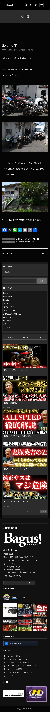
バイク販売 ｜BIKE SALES (16, 659)
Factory (6, 293)
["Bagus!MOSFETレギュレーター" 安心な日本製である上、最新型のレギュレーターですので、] (10, 610)
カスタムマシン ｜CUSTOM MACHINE (21, 666)
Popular (25, 338)
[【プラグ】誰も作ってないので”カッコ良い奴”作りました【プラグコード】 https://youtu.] (40, 624)
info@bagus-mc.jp (13, 567)
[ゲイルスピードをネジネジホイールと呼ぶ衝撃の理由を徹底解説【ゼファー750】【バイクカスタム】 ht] (10, 624)
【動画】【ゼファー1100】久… (15, 370)
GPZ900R (7, 317)
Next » (43, 511)
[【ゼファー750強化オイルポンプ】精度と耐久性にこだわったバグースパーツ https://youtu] (25, 624)
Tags (39, 338)
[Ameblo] (25, 4)
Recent (10, 338)
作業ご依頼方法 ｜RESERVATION (19, 672)
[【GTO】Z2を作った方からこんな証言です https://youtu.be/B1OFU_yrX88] (25, 610)
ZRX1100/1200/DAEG (12, 314)
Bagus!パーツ (8, 296)
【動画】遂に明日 (10, 403)
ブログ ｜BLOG (12, 676)
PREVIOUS (7, 253)
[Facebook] (31, 4)
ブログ (23, 50)
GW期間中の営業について (26, 242)
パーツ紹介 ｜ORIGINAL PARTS (19, 663)
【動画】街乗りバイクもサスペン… (17, 502)
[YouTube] (36, 4)
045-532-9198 (13, 560)
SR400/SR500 (8, 321)
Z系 (4, 324)
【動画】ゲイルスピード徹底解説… (17, 436)
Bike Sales (7, 300)
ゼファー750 (8, 307)
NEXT (45, 253)
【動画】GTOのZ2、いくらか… (16, 469)
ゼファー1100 (9, 310)
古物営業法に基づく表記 (12, 576)
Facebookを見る (15, 643)
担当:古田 (30, 50)
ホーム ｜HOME (13, 656)
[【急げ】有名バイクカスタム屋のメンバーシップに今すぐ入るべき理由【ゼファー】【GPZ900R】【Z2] (40, 610)
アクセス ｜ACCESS (14, 669)
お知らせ (15, 50)
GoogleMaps (11, 564)
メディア (6, 303)
